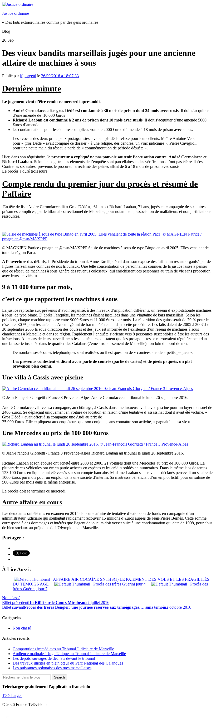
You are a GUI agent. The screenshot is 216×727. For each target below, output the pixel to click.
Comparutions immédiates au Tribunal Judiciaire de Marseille (63, 649)
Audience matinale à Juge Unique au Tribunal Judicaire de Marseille (69, 653)
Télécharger (12, 695)
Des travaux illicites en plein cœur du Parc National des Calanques (68, 663)
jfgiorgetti (28, 76)
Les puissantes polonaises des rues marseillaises (52, 668)
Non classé (11, 598)
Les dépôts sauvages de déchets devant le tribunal (55, 658)
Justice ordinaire (15, 13)
